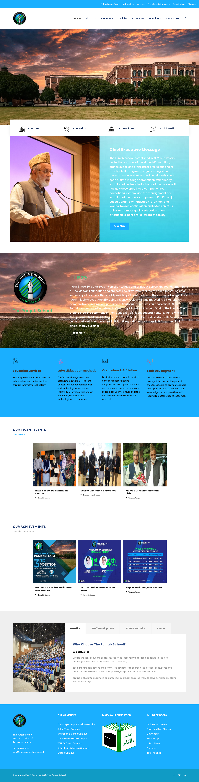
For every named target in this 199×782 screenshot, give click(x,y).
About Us (91, 18)
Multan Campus (66, 752)
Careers (141, 4)
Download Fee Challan (159, 729)
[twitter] (179, 775)
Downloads (155, 18)
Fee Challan (179, 4)
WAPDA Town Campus (69, 743)
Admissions (128, 4)
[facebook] (174, 775)
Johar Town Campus (69, 729)
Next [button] (157, 474)
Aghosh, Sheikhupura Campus (73, 748)
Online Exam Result (157, 724)
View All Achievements (23, 531)
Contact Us (172, 18)
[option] (54, 474)
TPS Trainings (154, 752)
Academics (106, 18)
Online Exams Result (110, 4)
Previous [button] (37, 474)
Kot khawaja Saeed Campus (72, 738)
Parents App (153, 738)
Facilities (122, 18)
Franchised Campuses (159, 4)
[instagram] (185, 775)
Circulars (192, 4)
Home (77, 18)
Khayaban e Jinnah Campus (72, 733)
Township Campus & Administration (76, 724)
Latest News (153, 743)
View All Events (20, 434)
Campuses (138, 18)
